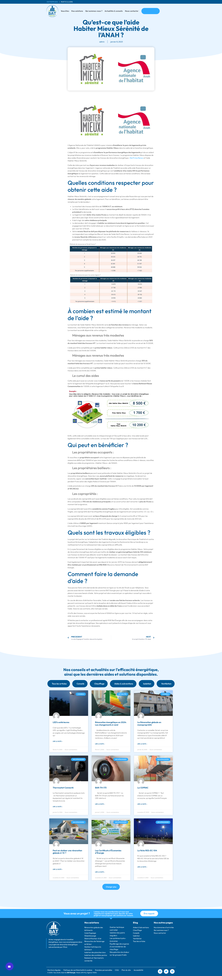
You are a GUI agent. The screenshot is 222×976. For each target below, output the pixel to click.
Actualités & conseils (114, 11)
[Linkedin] (172, 971)
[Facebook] (160, 971)
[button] (9, 966)
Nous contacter (132, 11)
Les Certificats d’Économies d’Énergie (108, 851)
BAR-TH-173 (100, 787)
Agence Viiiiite (92, 972)
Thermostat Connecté (63, 787)
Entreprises (52, 2)
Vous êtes (65, 11)
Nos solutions (77, 11)
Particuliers (67, 2)
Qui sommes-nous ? (93, 11)
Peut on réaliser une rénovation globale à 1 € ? (67, 851)
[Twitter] (166, 971)
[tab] (58, 683)
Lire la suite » (58, 741)
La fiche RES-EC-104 (147, 850)
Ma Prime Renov (136, 158)
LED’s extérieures (61, 722)
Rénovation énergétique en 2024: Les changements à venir (110, 723)
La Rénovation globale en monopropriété (149, 723)
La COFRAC (142, 787)
